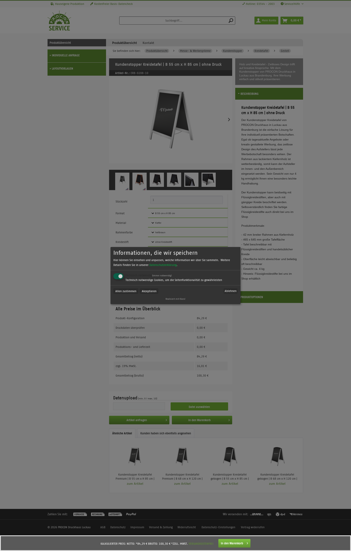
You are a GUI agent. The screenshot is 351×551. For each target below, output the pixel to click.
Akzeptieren (149, 291)
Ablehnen (230, 291)
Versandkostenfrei (201, 543)
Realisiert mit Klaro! (175, 298)
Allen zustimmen (125, 291)
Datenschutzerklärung (163, 264)
